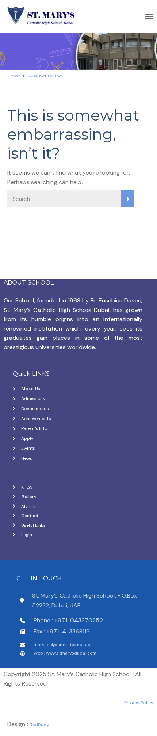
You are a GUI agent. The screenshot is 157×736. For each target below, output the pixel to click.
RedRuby (39, 725)
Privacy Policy (138, 703)
